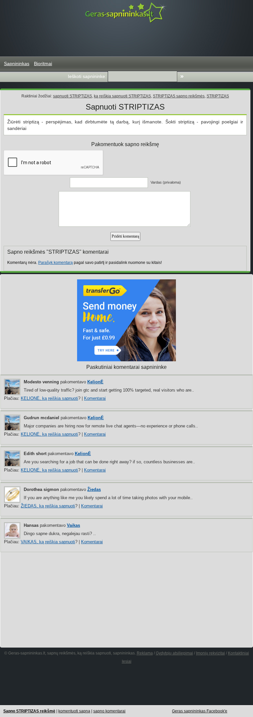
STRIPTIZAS (218, 96)
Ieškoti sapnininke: (87, 76)
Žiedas (94, 489)
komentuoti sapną (74, 711)
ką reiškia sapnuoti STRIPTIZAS (122, 96)
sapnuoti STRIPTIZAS (72, 96)
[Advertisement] (126, 40)
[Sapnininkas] (126, 12)
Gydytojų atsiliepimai (174, 653)
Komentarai (95, 398)
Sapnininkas (16, 63)
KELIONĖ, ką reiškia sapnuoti (49, 398)
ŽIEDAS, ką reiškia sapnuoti (48, 505)
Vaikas (73, 525)
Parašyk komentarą (55, 262)
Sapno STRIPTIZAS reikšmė (29, 711)
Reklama (145, 653)
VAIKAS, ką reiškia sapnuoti (48, 541)
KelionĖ (95, 381)
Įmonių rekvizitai (210, 653)
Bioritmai (43, 63)
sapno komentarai (109, 711)
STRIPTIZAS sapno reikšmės (179, 96)
